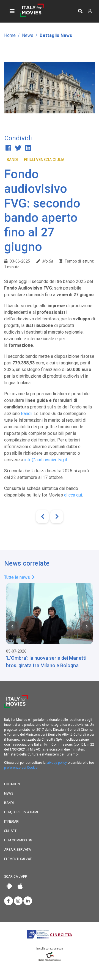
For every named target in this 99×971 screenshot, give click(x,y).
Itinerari (11, 821)
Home (10, 35)
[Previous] (42, 516)
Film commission (18, 840)
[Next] (56, 516)
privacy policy (56, 763)
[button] (80, 11)
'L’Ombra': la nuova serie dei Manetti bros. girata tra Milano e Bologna (46, 661)
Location (12, 784)
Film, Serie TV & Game (21, 812)
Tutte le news (17, 577)
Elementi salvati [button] (18, 859)
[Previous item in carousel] (12, 626)
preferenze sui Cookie (20, 768)
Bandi (12, 159)
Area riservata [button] (17, 850)
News (27, 35)
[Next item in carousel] (87, 626)
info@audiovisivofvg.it (45, 459)
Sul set (10, 831)
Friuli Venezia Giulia (44, 159)
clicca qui (73, 495)
